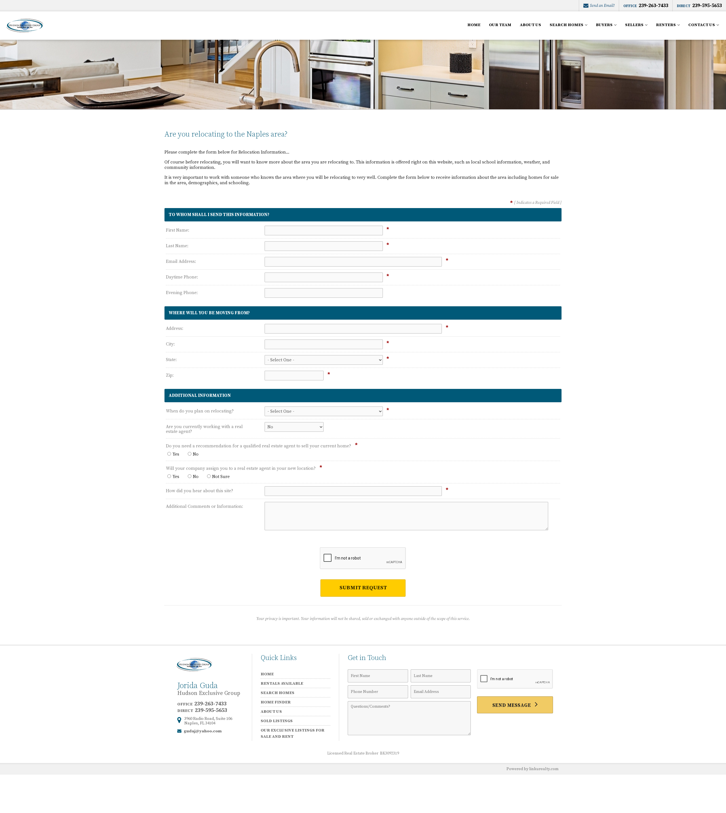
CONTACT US (701, 25)
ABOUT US (530, 25)
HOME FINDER (276, 702)
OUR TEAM (500, 25)
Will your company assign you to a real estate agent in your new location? (241, 468)
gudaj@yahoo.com (203, 731)
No (196, 454)
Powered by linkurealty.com (532, 769)
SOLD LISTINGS (277, 721)
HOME (473, 25)
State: (171, 360)
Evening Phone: (182, 293)
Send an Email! (602, 5)
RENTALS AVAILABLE (282, 683)
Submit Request (363, 587)
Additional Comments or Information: (204, 506)
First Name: (177, 230)
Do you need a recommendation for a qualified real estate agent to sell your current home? (258, 446)
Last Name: (177, 246)
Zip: (170, 375)
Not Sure (221, 476)
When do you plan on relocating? (200, 411)
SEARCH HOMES (277, 692)
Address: (174, 328)
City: (170, 344)
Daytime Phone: (182, 277)
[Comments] (409, 734)
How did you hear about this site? (199, 491)
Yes (175, 454)
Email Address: (181, 261)
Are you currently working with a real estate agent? (204, 429)
